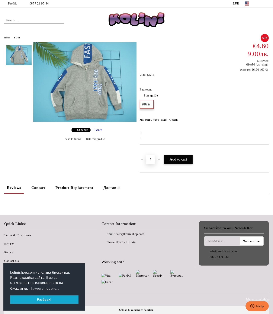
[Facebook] (260, 3)
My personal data (257, 299)
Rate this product (95, 138)
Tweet (98, 129)
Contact (38, 187)
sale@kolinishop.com (130, 234)
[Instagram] (266, 3)
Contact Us (11, 261)
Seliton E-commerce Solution (136, 309)
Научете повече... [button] (44, 288)
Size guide (151, 95)
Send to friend (73, 138)
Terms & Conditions (17, 235)
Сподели (82, 130)
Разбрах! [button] (44, 299)
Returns (9, 243)
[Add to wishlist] (148, 151)
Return (8, 252)
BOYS (17, 38)
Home (7, 38)
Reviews (14, 187)
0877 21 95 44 (39, 3)
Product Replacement (74, 187)
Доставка (112, 187)
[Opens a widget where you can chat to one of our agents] (257, 306)
